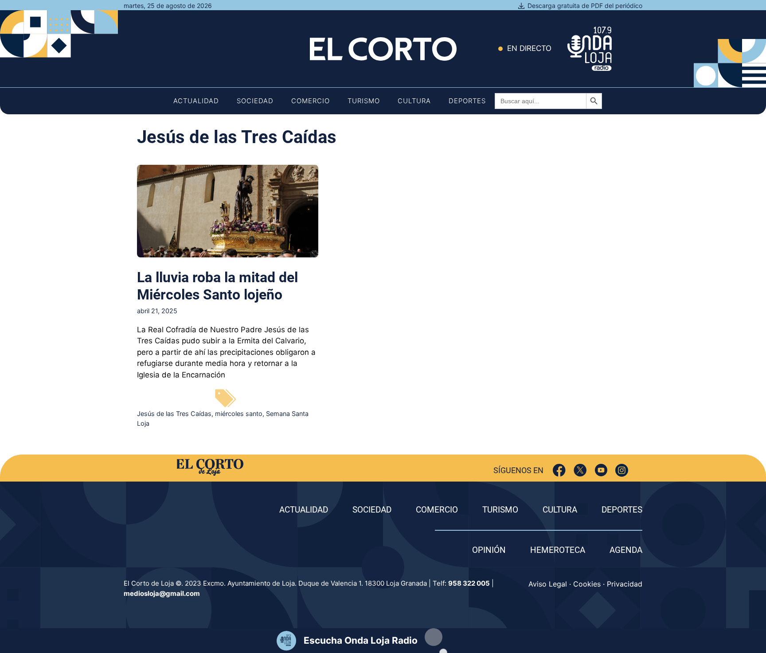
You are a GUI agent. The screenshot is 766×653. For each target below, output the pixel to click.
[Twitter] (580, 470)
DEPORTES (622, 510)
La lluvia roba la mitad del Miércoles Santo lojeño (217, 286)
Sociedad (255, 101)
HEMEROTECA (557, 550)
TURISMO (500, 510)
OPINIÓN (489, 550)
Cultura (414, 101)
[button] (433, 637)
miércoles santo (238, 413)
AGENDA (626, 550)
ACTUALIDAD (303, 510)
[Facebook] (559, 470)
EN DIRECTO (529, 48)
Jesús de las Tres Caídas (174, 413)
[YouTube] (601, 470)
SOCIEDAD (371, 510)
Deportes (467, 101)
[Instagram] (622, 470)
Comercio (310, 101)
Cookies (587, 583)
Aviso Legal (547, 583)
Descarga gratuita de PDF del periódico (585, 5)
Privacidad (624, 583)
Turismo (364, 101)
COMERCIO (437, 510)
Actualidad (196, 101)
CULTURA (560, 510)
